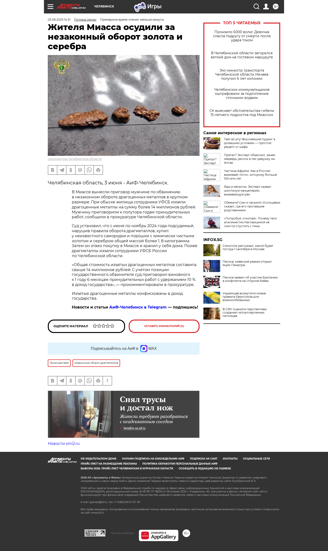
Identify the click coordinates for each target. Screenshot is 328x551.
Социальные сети (256, 458)
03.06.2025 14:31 (59, 19)
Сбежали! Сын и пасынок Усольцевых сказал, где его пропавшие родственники (252, 206)
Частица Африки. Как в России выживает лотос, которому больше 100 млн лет (250, 174)
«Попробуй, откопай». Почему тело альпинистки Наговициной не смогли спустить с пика (250, 222)
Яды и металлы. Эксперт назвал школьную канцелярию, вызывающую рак (247, 190)
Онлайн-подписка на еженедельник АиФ (153, 458)
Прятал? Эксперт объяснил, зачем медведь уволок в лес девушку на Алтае (249, 158)
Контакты (230, 458)
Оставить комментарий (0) (164, 326)
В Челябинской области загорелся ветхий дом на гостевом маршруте (242, 55)
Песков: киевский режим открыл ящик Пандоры (247, 263)
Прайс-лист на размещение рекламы (109, 463)
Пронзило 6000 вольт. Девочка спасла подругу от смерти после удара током (242, 36)
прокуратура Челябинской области (75, 159)
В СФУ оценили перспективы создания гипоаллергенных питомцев (245, 313)
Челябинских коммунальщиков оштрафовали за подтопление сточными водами (242, 94)
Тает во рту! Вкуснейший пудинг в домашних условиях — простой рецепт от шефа (249, 143)
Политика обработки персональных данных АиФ (180, 463)
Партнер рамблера (122, 533)
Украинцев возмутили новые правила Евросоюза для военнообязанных (244, 297)
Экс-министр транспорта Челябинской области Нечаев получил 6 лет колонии (241, 74)
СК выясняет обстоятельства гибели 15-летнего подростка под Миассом (241, 113)
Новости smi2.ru (64, 443)
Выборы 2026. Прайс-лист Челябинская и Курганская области (127, 468)
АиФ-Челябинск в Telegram (138, 307)
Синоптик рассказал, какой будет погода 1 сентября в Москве (248, 247)
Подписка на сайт (203, 458)
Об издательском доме (98, 458)
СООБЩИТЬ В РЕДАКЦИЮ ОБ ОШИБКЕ (205, 468)
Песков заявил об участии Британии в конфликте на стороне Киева (250, 279)
